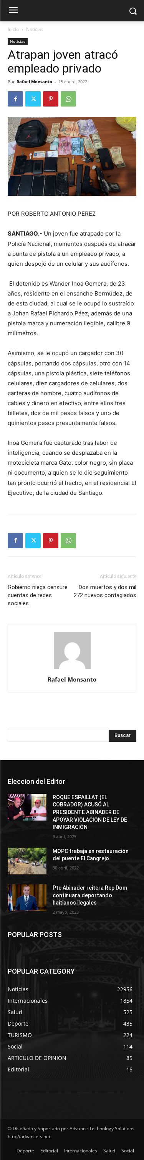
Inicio (13, 29)
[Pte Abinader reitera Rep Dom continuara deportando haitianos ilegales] (27, 897)
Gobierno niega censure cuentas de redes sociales (38, 595)
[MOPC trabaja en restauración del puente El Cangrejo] (27, 861)
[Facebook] (15, 99)
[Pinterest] (50, 99)
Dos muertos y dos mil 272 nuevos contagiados (105, 591)
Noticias (34, 29)
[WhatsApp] (68, 99)
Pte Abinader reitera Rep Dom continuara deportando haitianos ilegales (90, 895)
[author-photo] (72, 669)
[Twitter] (33, 99)
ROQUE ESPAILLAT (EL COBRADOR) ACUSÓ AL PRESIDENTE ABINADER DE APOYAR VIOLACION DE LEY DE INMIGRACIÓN (90, 812)
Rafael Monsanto (34, 81)
